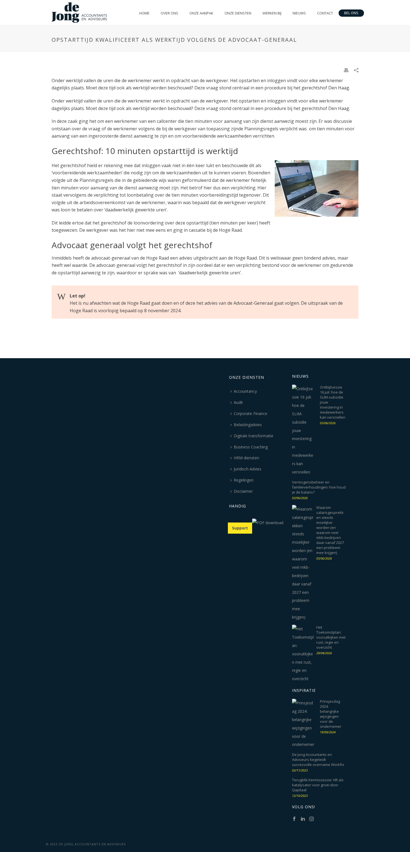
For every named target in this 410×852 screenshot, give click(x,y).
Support (240, 528)
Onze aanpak (201, 13)
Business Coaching (251, 447)
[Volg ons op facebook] (294, 819)
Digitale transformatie (253, 435)
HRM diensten (246, 457)
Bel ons (351, 12)
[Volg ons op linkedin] (303, 819)
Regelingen (244, 480)
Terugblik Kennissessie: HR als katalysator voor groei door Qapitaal (318, 784)
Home (144, 13)
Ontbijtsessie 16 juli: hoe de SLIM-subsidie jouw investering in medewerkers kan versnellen (332, 402)
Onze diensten (238, 13)
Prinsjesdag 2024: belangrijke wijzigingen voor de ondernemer (330, 714)
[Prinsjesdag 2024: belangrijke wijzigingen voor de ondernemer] (303, 724)
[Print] (346, 70)
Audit (238, 402)
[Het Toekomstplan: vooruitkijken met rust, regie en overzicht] (303, 654)
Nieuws (299, 13)
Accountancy (245, 391)
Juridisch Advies (247, 469)
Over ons (169, 13)
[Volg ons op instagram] (311, 819)
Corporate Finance (250, 413)
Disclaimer (243, 491)
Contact (325, 13)
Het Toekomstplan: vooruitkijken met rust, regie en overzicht (331, 637)
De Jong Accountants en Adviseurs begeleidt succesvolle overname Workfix (318, 759)
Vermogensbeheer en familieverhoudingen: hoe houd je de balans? (319, 487)
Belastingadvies (248, 424)
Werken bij (271, 13)
